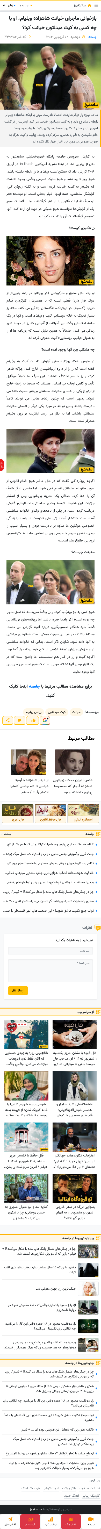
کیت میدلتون (57, 712)
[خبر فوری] (2, 465)
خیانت (76, 712)
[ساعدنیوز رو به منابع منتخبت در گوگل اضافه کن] (45, 720)
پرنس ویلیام (33, 712)
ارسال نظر (18, 990)
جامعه (92, 37)
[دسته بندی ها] (96, 5)
